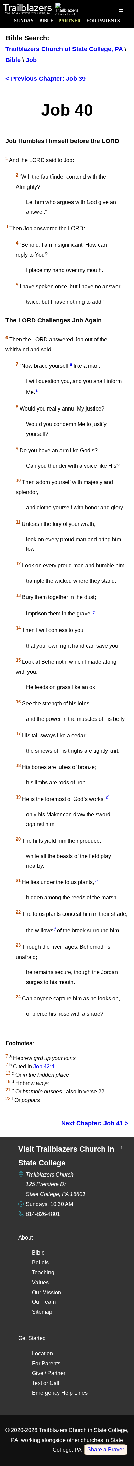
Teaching (43, 1272)
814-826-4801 (43, 1214)
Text (37, 1383)
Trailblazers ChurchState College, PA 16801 (56, 1184)
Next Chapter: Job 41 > (95, 1123)
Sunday (24, 20)
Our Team (44, 1302)
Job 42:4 (43, 1066)
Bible (46, 20)
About (25, 1238)
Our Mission (46, 1292)
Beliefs (40, 1263)
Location (42, 1354)
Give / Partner (48, 1373)
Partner (69, 20)
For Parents (103, 20)
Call (54, 1383)
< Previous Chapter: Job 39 (45, 78)
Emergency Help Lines (60, 1393)
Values (40, 1282)
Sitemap (42, 1312)
